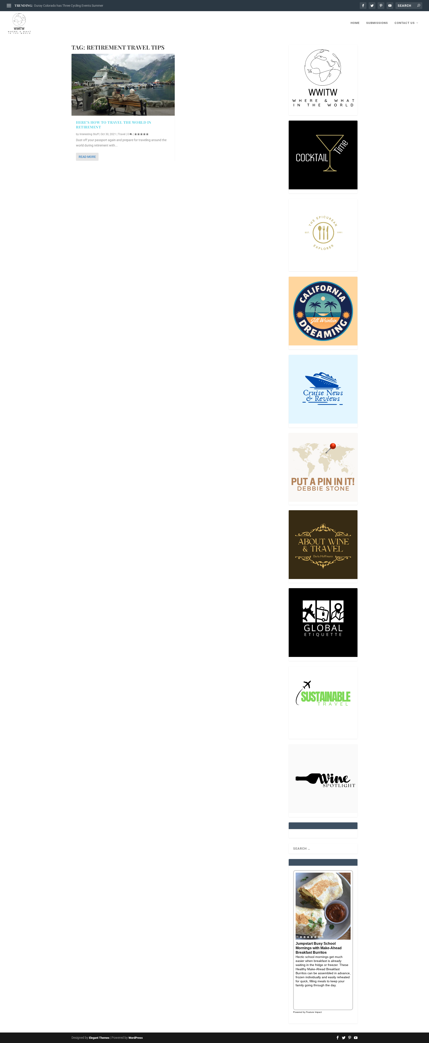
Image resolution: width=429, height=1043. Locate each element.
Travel (121, 134)
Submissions (377, 23)
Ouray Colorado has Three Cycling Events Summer (68, 5)
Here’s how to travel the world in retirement (113, 124)
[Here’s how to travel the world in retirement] (123, 85)
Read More (87, 157)
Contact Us (405, 23)
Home (355, 23)
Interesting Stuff (89, 134)
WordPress (135, 1037)
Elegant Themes (99, 1037)
